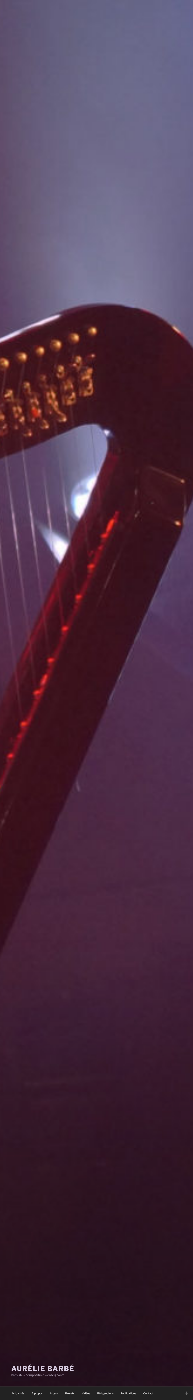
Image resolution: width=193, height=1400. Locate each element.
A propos (37, 1393)
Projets (69, 1393)
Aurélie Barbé (42, 1368)
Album (54, 1393)
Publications (128, 1393)
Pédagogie (104, 1393)
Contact (148, 1393)
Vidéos (86, 1393)
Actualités (17, 1393)
